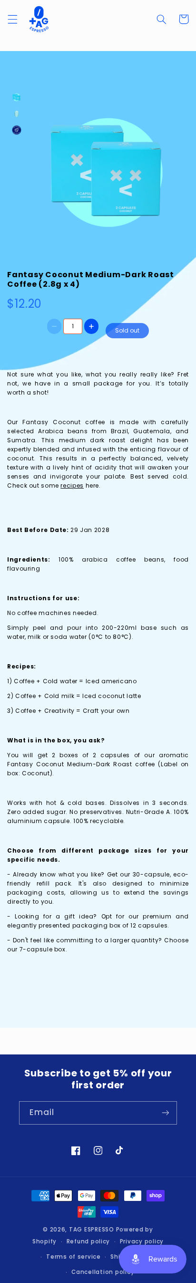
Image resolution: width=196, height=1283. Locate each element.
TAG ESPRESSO (91, 1229)
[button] (12, 19)
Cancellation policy (102, 1272)
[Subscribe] (165, 1113)
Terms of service (73, 1257)
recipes (71, 485)
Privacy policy (142, 1241)
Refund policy (88, 1241)
